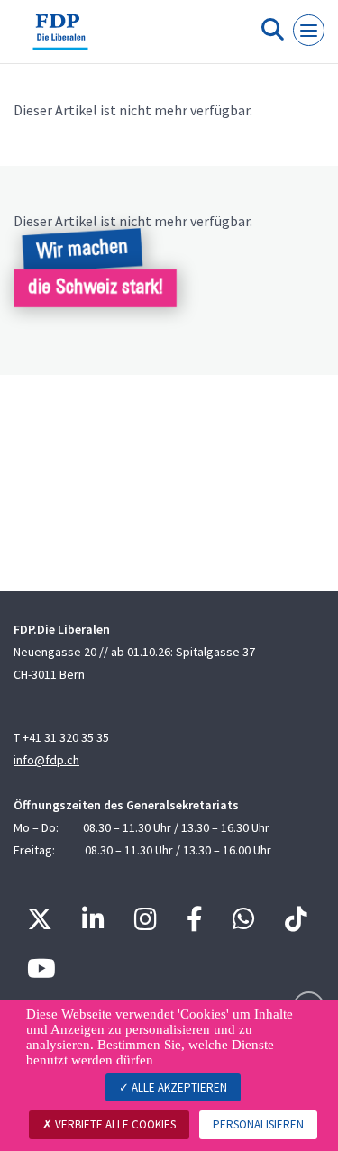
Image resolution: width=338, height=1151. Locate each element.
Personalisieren (258, 1124)
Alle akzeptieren (178, 1087)
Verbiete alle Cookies (114, 1124)
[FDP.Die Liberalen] (60, 38)
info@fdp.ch (46, 760)
